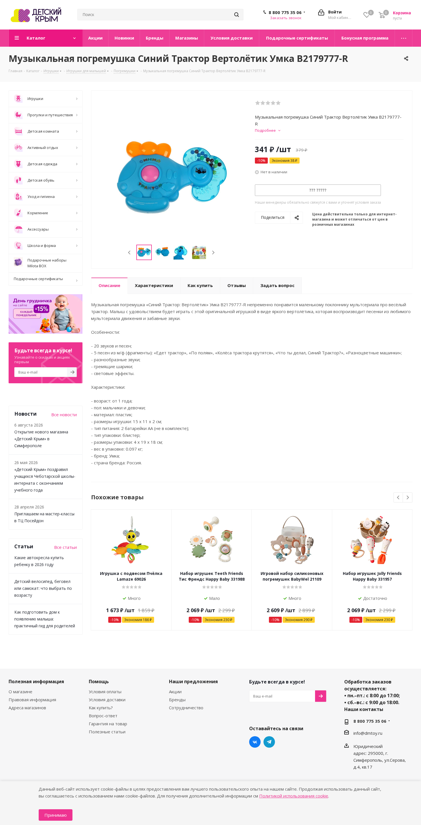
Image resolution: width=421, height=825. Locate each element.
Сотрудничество (186, 707)
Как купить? (101, 707)
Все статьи (65, 547)
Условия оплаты (105, 691)
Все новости (64, 414)
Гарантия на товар (108, 723)
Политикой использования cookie (293, 796)
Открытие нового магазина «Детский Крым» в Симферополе (41, 438)
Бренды (177, 699)
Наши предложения (193, 681)
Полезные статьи (107, 731)
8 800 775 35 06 (285, 12)
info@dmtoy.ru (367, 733)
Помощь (99, 681)
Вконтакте (255, 742)
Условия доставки (107, 699)
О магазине (20, 691)
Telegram (269, 742)
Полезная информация (36, 681)
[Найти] (236, 14)
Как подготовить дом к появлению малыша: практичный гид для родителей (44, 618)
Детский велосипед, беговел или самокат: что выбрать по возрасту (43, 588)
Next (213, 252)
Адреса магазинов (27, 707)
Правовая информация (32, 699)
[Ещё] (403, 38)
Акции (175, 691)
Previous (129, 252)
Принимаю (55, 815)
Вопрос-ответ (103, 715)
